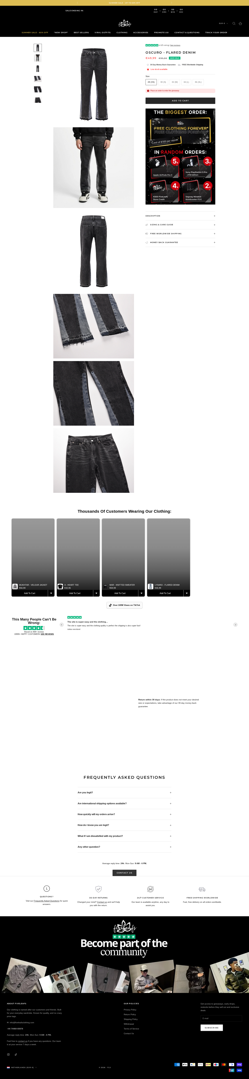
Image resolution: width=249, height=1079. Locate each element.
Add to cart (180, 100)
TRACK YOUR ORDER (216, 33)
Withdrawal (129, 1024)
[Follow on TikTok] (15, 1054)
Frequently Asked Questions (46, 901)
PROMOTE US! (161, 33)
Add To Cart (29, 593)
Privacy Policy (130, 1010)
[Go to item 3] (38, 69)
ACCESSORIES (140, 33)
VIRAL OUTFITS (103, 33)
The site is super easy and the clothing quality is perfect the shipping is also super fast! (103, 626)
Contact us (124, 873)
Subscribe (212, 1028)
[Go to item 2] (38, 58)
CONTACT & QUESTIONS (187, 33)
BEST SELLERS (81, 33)
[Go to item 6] (38, 100)
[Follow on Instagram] (8, 1054)
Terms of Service (131, 1029)
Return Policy (130, 1014)
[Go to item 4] (38, 79)
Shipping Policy (131, 1019)
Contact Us (129, 1033)
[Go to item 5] (38, 89)
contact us (22, 1041)
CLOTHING (122, 33)
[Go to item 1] (38, 48)
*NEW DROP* (61, 33)
